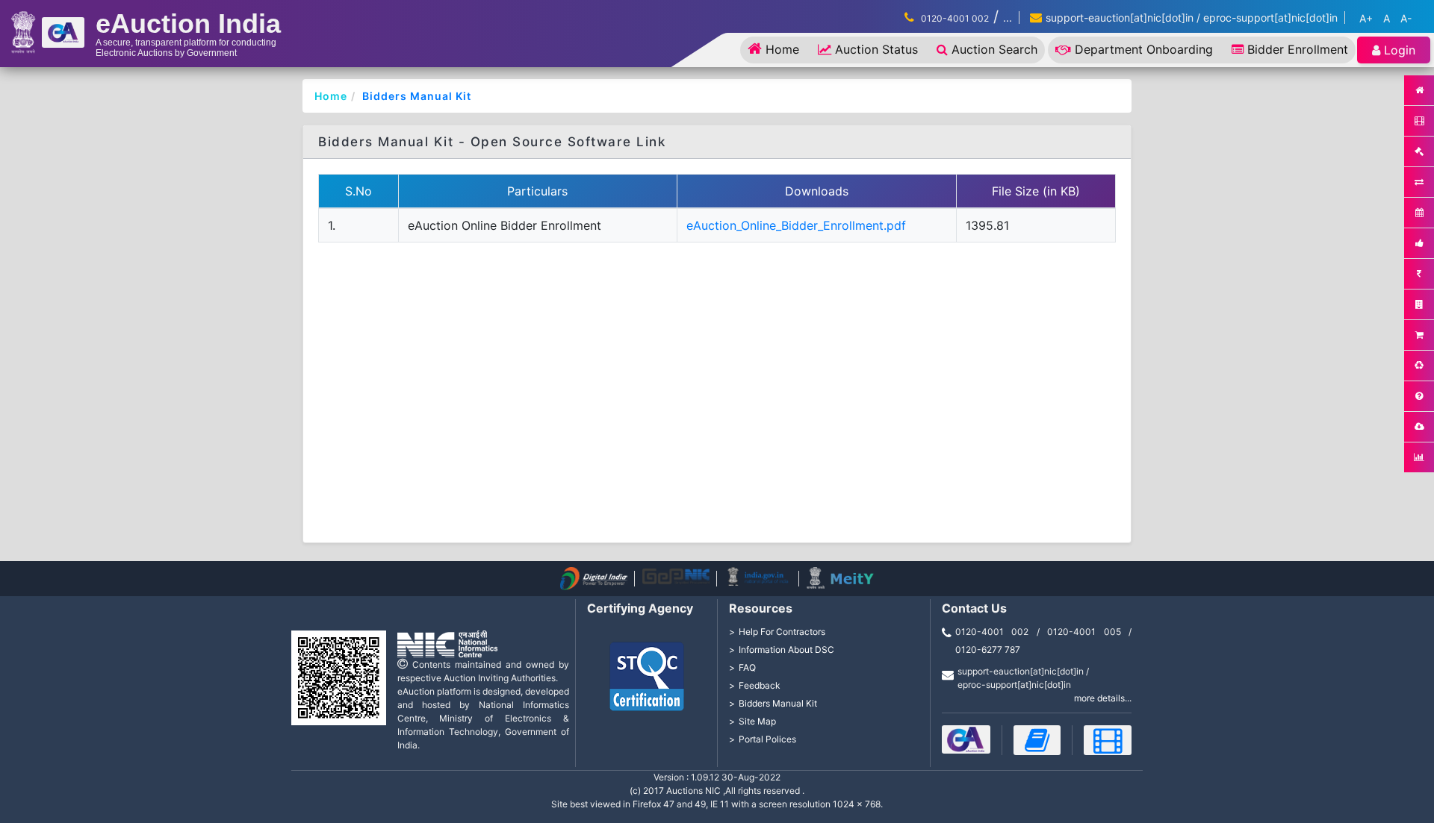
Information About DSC (786, 649)
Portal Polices (767, 739)
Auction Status (876, 49)
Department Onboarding (1144, 49)
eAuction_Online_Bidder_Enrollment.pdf (796, 225)
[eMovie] (1108, 740)
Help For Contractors (782, 631)
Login (1399, 50)
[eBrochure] (966, 739)
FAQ (747, 667)
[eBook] (1037, 740)
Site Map (757, 721)
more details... (1103, 698)
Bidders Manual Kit (416, 96)
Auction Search (994, 49)
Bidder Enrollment (1297, 49)
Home (782, 49)
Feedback (759, 685)
